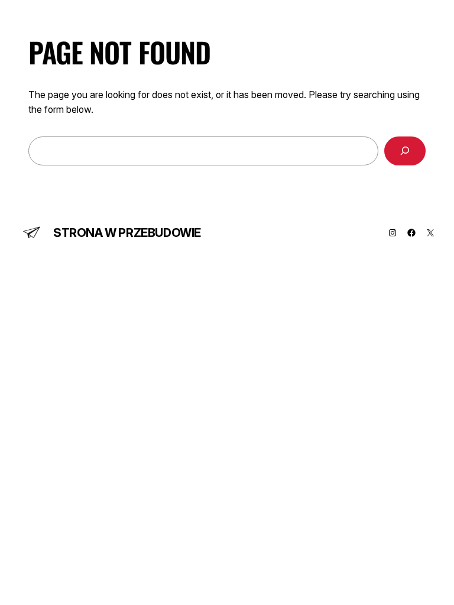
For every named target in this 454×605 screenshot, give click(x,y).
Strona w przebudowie (127, 233)
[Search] (405, 150)
